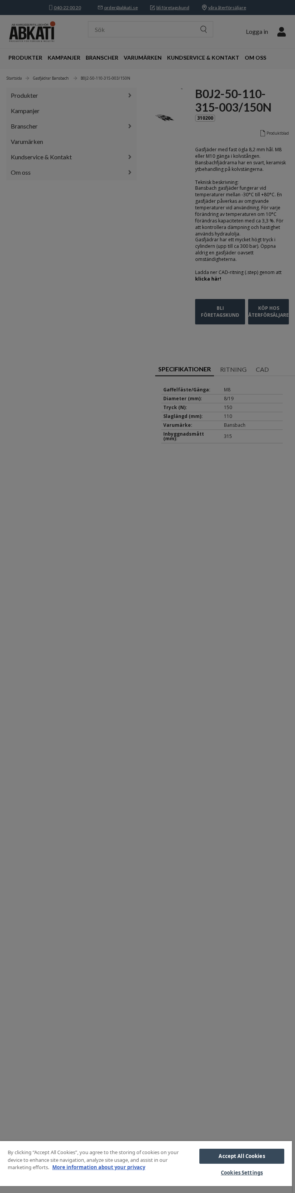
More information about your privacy (98, 1167)
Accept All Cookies (242, 1156)
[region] (146, 1167)
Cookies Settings (242, 1172)
